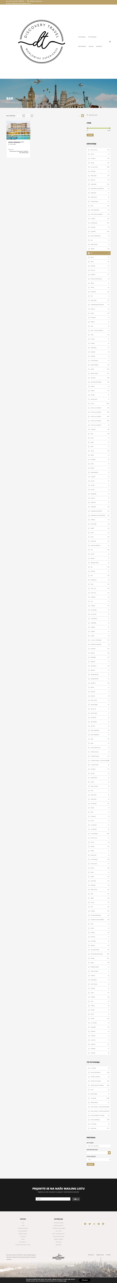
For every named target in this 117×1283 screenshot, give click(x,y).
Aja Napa (100, 158)
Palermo (100, 769)
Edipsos (100, 309)
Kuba (100, 584)
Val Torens (100, 1023)
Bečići (100, 257)
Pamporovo (100, 777)
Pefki (100, 790)
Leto (23, 1223)
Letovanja (100, 1098)
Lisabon (100, 631)
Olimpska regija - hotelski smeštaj (100, 760)
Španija (100, 958)
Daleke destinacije (100, 1072)
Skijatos (100, 932)
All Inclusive (100, 167)
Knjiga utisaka (100, 1255)
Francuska (100, 347)
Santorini (100, 881)
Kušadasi (100, 597)
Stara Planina (100, 971)
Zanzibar (100, 1048)
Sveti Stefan (100, 984)
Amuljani (100, 171)
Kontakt (99, 46)
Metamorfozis (100, 678)
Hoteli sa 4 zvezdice (100, 416)
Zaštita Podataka (58, 1239)
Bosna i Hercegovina (100, 279)
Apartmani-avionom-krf (100, 188)
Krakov (100, 558)
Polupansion (100, 833)
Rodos (100, 868)
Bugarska (100, 291)
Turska (100, 1018)
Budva (100, 287)
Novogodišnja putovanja (100, 1115)
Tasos (100, 992)
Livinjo (100, 635)
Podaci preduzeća (58, 1223)
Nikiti (100, 743)
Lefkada (100, 605)
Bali (100, 240)
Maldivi (100, 653)
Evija (100, 326)
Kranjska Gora (100, 562)
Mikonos (100, 683)
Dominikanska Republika (100, 304)
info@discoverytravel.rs (35, 1)
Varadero (100, 1027)
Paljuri (100, 773)
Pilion (100, 820)
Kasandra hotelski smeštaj (100, 515)
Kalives (100, 489)
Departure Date (92, 1150)
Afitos (100, 154)
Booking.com (22, 1242)
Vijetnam (100, 1031)
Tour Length (91, 1156)
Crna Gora (100, 300)
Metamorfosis (100, 674)
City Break (100, 1068)
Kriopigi (100, 571)
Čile (100, 296)
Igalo (100, 438)
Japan (100, 463)
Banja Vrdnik (100, 244)
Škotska (100, 936)
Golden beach (100, 360)
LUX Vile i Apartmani (100, 640)
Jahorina (100, 459)
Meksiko (100, 670)
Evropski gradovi (100, 1076)
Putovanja (81, 37)
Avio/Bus (100, 227)
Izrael (100, 455)
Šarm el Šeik (100, 889)
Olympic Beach (100, 764)
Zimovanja (100, 1128)
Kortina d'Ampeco (100, 545)
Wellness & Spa (23, 1234)
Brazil (100, 283)
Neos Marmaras (100, 730)
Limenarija (100, 623)
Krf (100, 567)
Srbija (100, 962)
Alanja (100, 162)
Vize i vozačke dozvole (59, 1234)
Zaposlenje (58, 1244)
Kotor (100, 554)
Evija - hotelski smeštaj (100, 330)
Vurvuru (100, 1035)
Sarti (100, 893)
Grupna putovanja (100, 1081)
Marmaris (100, 657)
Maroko (100, 661)
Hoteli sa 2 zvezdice (100, 408)
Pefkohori (100, 795)
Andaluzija (100, 175)
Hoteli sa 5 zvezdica (100, 420)
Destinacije (82, 46)
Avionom (100, 231)
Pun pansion (100, 859)
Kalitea (100, 481)
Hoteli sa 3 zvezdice (100, 412)
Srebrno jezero (100, 967)
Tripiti (100, 1014)
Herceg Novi (100, 399)
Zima (23, 1225)
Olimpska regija (100, 756)
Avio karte (23, 1236)
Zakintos (100, 1044)
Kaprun (100, 498)
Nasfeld (100, 696)
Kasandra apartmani (100, 511)
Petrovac (100, 816)
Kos (100, 549)
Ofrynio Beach (100, 752)
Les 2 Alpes (100, 614)
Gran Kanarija (100, 365)
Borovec (100, 274)
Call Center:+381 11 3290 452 (16, 1)
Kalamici (100, 476)
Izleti (100, 1089)
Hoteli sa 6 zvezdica (100, 425)
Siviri (100, 924)
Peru (100, 812)
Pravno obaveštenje (58, 1236)
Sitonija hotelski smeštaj (100, 919)
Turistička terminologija (58, 1228)
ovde (64, 1281)
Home (8, 102)
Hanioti (100, 386)
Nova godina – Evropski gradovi (100, 1111)
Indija (100, 442)
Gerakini (100, 352)
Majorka (100, 648)
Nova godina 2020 (100, 747)
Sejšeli (100, 898)
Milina (100, 687)
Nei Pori (100, 726)
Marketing (58, 1242)
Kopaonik (100, 541)
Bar (100, 253)
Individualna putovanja (100, 1085)
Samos (100, 876)
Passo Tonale (100, 786)
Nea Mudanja (100, 704)
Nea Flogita (100, 700)
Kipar (100, 537)
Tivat (100, 1001)
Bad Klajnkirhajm (100, 236)
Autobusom (100, 223)
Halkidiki (100, 377)
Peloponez (100, 803)
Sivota (100, 928)
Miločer (100, 691)
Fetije (100, 334)
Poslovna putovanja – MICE (22, 1244)
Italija (100, 451)
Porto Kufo (100, 838)
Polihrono (100, 825)
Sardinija (100, 885)
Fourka (100, 339)
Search (90, 1164)
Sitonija (100, 911)
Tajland (100, 988)
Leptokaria (100, 610)
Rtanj (100, 872)
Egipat (100, 313)
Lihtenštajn (100, 618)
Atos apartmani (100, 210)
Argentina (100, 193)
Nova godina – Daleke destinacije (100, 1107)
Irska (100, 446)
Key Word (90, 1143)
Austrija (100, 218)
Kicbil (100, 532)
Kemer (100, 528)
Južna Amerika (100, 472)
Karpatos (100, 502)
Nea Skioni (100, 717)
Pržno (100, 850)
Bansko (100, 248)
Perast (100, 807)
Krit (100, 575)
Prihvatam (85, 1280)
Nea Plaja (100, 709)
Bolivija (100, 270)
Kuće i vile (100, 588)
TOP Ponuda (92, 37)
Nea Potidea (100, 713)
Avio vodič (58, 1231)
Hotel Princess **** (16, 142)
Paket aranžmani (100, 1119)
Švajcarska (100, 980)
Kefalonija (100, 524)
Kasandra (100, 506)
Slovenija (100, 941)
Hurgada (100, 429)
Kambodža (100, 494)
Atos (100, 205)
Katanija (100, 519)
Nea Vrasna (100, 721)
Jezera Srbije (100, 1094)
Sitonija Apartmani (100, 915)
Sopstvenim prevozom (100, 954)
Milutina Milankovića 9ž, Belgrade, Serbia (19, 3)
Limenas (100, 627)
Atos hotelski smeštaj (100, 214)
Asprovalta (100, 197)
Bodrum (100, 266)
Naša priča (91, 1255)
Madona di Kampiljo (100, 644)
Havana (100, 395)
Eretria (100, 322)
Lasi (100, 601)
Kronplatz (100, 580)
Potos (100, 842)
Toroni (100, 1005)
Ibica (100, 433)
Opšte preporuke (58, 1225)
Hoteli (100, 403)
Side (100, 906)
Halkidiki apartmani (100, 382)
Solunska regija (100, 949)
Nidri (100, 739)
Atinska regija (100, 201)
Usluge (91, 46)
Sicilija (100, 902)
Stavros (100, 975)
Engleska (100, 317)
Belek (100, 261)
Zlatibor (100, 1053)
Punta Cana (100, 863)
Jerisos (100, 468)
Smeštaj (100, 945)
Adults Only (100, 150)
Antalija (100, 180)
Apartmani (100, 184)
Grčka (100, 369)
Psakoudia (100, 855)
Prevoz (100, 846)
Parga (100, 782)
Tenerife (100, 997)
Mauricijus (100, 666)
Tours (13, 102)
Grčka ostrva (100, 373)
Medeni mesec (100, 1102)
